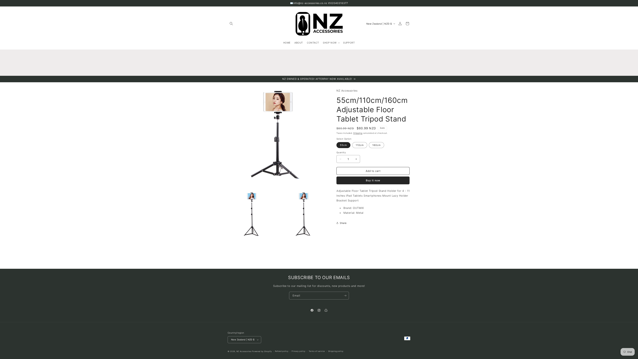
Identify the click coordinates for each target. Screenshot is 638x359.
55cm (343, 145)
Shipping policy (336, 351)
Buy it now (373, 180)
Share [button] (343, 223)
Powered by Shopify (262, 351)
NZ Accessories (244, 351)
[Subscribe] (345, 295)
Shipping (357, 133)
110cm (360, 145)
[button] (231, 23)
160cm (376, 145)
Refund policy (281, 351)
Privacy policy (298, 351)
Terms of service (317, 351)
